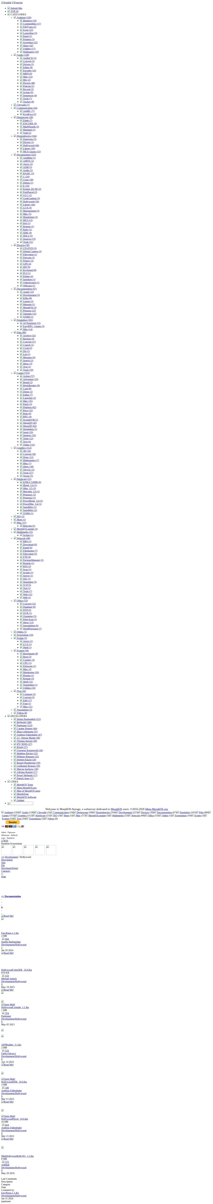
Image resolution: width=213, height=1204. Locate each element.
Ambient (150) (23, 17)
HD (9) (26, 267)
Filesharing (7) (29, 550)
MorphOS (116, 809)
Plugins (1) (28, 675)
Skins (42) (27, 45)
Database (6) (29, 607)
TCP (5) (26, 585)
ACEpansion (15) (31, 323)
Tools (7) (27, 98)
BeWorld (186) (24, 722)
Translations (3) (24, 709)
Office (151, 815)
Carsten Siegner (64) (26, 728)
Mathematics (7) (30, 460)
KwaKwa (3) (29, 114)
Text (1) (26, 366)
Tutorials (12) (29, 313)
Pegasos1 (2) (29, 494)
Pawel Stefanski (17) (26, 775)
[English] (6, 2)
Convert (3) (28, 697)
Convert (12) (29, 603)
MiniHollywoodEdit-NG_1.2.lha (17, 1156)
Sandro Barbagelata (11, 941)
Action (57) (28, 376)
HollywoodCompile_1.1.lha (15, 1007)
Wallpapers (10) (30, 52)
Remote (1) (28, 563)
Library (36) (28, 148)
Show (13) (28, 622)
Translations (35, 818)
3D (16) (26, 451)
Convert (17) (29, 342)
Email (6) (27, 547)
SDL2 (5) (27, 236)
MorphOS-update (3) (27, 529)
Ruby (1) (27, 229)
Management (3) (30, 211)
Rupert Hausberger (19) (28, 763)
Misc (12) (27, 76)
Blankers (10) (29, 20)
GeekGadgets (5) (31, 198)
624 (7, 1125)
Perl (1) (26, 223)
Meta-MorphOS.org (26, 787)
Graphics (22, 815)
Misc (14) (27, 329)
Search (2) (27, 360)
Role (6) (26, 413)
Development (125, 812)
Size (3, 862)
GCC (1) (27, 195)
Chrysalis (41, 812)
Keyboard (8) (29, 270)
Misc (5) (26, 214)
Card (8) (26, 388)
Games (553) (23, 373)
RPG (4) (26, 416)
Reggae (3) (28, 678)
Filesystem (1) (29, 254)
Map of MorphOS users (28, 791)
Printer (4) (27, 276)
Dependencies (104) (26, 136)
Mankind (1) (28, 129)
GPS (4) (26, 264)
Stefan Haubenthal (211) (28, 719)
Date (3, 876)
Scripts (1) (27, 535)
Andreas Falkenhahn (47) (29, 734)
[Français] (17, 2)
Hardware (40, 815)
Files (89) (21, 332)
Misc (78, 815)
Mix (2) (26, 80)
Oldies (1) (21, 632)
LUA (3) (27, 207)
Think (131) (28, 444)
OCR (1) (27, 613)
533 (7, 975)
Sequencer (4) (29, 95)
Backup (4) (28, 338)
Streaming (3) (29, 582)
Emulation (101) (24, 320)
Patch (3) (27, 404)
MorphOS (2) (29, 307)
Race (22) (27, 410)
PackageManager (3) (33, 560)
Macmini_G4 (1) (31, 491)
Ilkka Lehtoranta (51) (27, 731)
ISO (55, 815)
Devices (145, 812)
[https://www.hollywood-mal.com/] (2, 1110)
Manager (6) (28, 357)
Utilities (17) (28, 48)
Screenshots (180, 815)
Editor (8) (27, 67)
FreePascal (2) (29, 192)
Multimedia (117, 815)
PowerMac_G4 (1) (32, 504)
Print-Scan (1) (29, 619)
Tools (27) (27, 472)
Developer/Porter (9, 868)
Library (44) (28, 204)
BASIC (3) (28, 173)
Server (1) (27, 575)
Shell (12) (27, 681)
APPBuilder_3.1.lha (11, 1044)
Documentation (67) (26, 289)
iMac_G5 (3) (29, 488)
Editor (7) (27, 395)
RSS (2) (26, 566)
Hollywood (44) (30, 145)
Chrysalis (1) (22, 105)
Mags (66, 815)
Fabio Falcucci (8, 1053)
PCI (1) (26, 273)
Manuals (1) (28, 304)
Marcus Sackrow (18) (27, 769)
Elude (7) (27, 120)
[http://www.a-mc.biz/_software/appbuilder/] (2, 1036)
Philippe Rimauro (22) (27, 756)
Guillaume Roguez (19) (28, 766)
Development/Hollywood (13, 944)
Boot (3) (26, 656)
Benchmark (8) (30, 653)
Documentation (164, 812)
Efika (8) (27, 298)
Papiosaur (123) (24, 725)
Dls (3, 865)
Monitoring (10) (30, 672)
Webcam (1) (28, 285)
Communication (61, 812)
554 (7, 1013)
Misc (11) (27, 706)
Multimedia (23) (24, 532)
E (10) (25, 186)
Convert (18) (29, 454)
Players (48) (28, 83)
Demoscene (82, 812)
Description (7, 859)
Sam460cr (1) (29, 507)
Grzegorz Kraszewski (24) (29, 750)
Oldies (165, 815)
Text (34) (21, 691)
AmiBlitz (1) (29, 158)
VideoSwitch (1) (30, 282)
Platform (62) (29, 407)
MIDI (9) (27, 73)
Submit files (16, 8)
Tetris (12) (27, 438)
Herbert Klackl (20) (26, 759)
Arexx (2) (27, 164)
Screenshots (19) (24, 635)
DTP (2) (26, 610)
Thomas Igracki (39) (26, 741)
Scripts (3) (21, 638)
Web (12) (27, 594)
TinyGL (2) (28, 469)
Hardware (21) (23, 479)
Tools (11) (27, 242)
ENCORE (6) (29, 123)
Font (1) (26, 703)
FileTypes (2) (29, 27)
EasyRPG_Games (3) (33, 326)
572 (7, 1162)
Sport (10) (27, 432)
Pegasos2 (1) (29, 497)
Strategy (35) (29, 435)
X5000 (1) (27, 317)
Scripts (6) (27, 92)
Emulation (185, 812)
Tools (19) (27, 370)
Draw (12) (27, 457)
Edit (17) (27, 700)
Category (5, 871)
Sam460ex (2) (29, 510)
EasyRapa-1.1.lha (10, 933)
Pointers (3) (28, 39)
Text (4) (26, 441)
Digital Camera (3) (31, 251)
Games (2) (27, 301)
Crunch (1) (28, 345)
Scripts (197, 815)
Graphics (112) (23, 448)
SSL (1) (26, 579)
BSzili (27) (22, 747)
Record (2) (28, 89)
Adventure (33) (30, 379)
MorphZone (22, 794)
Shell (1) (26, 647)
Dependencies (103, 812)
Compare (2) (29, 694)
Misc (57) (21, 522)
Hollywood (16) (30, 201)
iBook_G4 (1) (29, 485)
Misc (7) (26, 463)
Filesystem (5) (29, 554)
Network (135, 815)
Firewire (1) (28, 257)
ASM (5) (27, 167)
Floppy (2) (28, 260)
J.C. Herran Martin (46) (28, 738)
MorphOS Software (26, 797)
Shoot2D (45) (29, 423)
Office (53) (22, 600)
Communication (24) (26, 108)
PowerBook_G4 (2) (32, 501)
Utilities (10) (28, 688)
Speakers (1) (28, 279)
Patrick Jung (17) (25, 778)
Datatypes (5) (29, 139)
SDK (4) (27, 232)
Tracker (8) (28, 101)
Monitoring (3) (30, 217)
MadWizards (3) (30, 126)
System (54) (22, 650)
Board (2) (27, 382)
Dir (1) (26, 351)
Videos (50, 818)
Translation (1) (29, 685)
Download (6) (29, 544)
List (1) (26, 354)
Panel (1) (27, 36)
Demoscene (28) (24, 117)
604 (7, 939)
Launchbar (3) (29, 33)
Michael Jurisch (9, 978)
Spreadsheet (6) (30, 625)
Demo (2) (27, 391)
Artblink (5, 1164)
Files (201, 812)
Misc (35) (27, 401)
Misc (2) (26, 669)
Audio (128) (22, 55)
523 (7, 1050)
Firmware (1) (29, 666)
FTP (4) (26, 557)
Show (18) (28, 466)
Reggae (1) (28, 226)
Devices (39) (22, 245)
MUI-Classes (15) (31, 151)
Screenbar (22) (30, 42)
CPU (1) (26, 663)
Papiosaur (6, 1016)
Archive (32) (29, 335)
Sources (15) (29, 239)
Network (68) (23, 538)
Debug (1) (27, 182)
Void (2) (26, 133)
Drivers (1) (28, 64)
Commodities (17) (31, 23)
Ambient (8, 812)
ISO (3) (20, 516)
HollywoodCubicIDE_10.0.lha (16, 970)
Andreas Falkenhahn (11, 1090)
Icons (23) (27, 30)
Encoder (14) (29, 70)
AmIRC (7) (28, 111)
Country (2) (28, 660)
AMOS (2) (28, 161)
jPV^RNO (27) (24, 744)
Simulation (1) (29, 429)
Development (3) (31, 295)
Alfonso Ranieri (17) (26, 772)
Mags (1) (21, 519)
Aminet (20, 800)
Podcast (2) (28, 86)
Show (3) (27, 363)
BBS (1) (26, 541)
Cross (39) (27, 179)
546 (7, 1087)
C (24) (25, 176)
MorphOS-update (97, 815)
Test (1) (26, 588)
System (5, 818)
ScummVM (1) (30, 419)
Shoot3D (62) (29, 426)
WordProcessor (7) (31, 628)
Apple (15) (28, 292)
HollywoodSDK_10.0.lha (14, 1082)
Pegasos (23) (29, 310)
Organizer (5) (29, 616)
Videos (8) (21, 713)
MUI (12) (27, 220)
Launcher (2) (29, 398)
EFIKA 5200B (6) (31, 482)
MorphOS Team (24, 784)
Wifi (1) (26, 597)
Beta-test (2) (28, 526)
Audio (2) (27, 170)
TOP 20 (14, 11)
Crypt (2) (27, 348)
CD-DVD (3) (29, 248)
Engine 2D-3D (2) (31, 189)
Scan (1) (26, 569)
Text (19, 818)
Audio (25, 812)
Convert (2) (28, 61)
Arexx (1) (27, 641)
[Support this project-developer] (2, 1001)
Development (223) (26, 154)
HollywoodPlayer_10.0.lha (14, 1119)
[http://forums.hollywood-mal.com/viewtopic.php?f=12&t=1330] (2, 1147)
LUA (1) (27, 644)
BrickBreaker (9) (31, 385)
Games (5, 815)
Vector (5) (27, 476)
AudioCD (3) (29, 58)
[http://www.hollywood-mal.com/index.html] (2, 1073)
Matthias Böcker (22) (27, 753)
